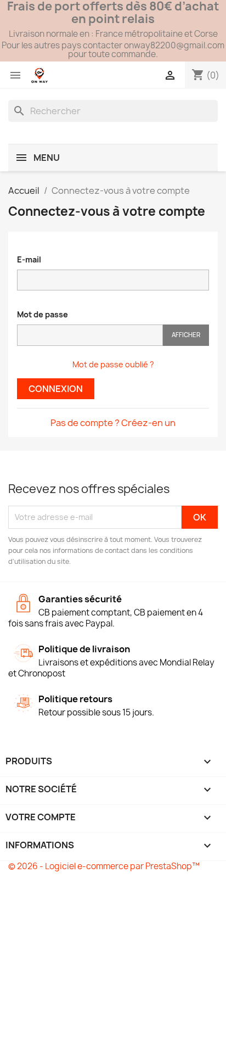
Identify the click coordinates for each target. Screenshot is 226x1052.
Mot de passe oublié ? (113, 364)
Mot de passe (42, 314)
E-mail (29, 259)
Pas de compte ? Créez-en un (113, 423)
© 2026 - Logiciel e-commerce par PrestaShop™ (104, 866)
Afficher (186, 335)
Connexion (56, 389)
